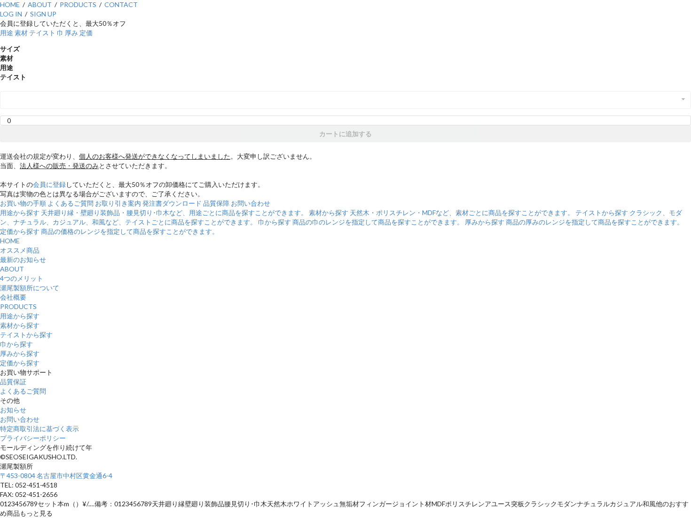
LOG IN (11, 14)
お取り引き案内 (118, 203)
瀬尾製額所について (29, 288)
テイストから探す (26, 335)
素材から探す (19, 325)
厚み (71, 33)
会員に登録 (49, 184)
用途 (6, 33)
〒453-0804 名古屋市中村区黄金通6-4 (56, 475)
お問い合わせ (250, 203)
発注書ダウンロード (172, 203)
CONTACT (121, 4)
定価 (86, 33)
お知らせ (13, 410)
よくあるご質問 (70, 203)
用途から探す (19, 316)
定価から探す (19, 363)
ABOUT (40, 4)
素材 (21, 33)
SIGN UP (43, 14)
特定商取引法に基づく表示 (39, 429)
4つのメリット (21, 278)
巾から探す (16, 344)
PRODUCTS (78, 4)
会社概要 (13, 297)
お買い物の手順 (23, 203)
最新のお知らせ (23, 259)
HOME (10, 4)
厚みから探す (19, 353)
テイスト (42, 33)
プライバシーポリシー (33, 438)
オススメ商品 (19, 250)
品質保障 (216, 203)
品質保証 (13, 382)
